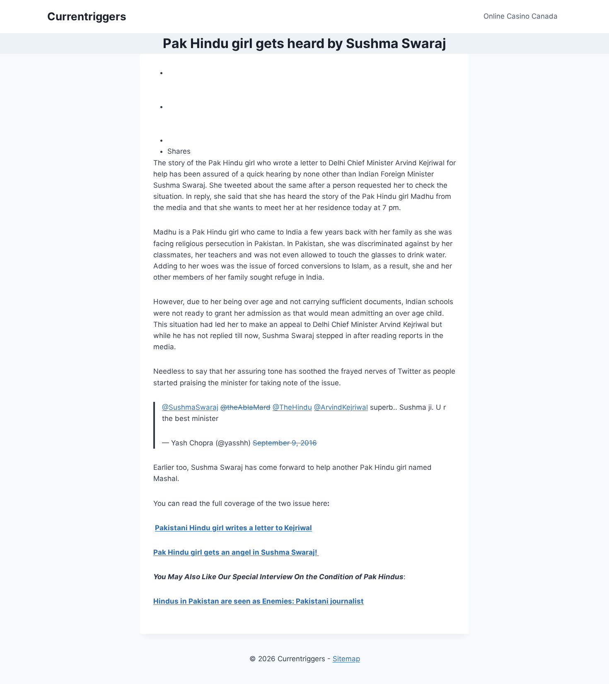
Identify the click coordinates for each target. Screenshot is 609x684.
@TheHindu (292, 407)
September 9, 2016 (285, 443)
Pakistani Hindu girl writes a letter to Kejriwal (233, 528)
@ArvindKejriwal (341, 407)
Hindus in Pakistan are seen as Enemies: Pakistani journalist (258, 601)
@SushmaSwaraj (190, 407)
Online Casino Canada (520, 16)
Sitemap (346, 659)
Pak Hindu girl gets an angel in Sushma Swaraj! (236, 552)
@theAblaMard (245, 407)
